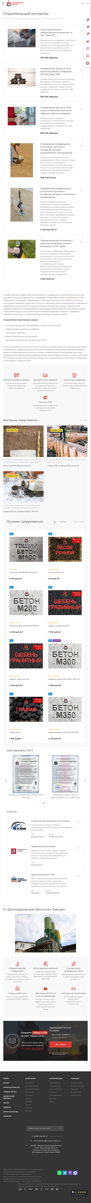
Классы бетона (55, 1086)
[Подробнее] (81, 31)
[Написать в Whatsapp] (59, 1173)
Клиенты (28, 1108)
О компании (30, 1083)
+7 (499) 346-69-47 (32, 1048)
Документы (29, 1092)
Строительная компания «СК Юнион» (50, 821)
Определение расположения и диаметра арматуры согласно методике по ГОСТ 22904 (56, 243)
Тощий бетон (9, 1092)
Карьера (28, 1111)
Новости (28, 1098)
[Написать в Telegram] (65, 1173)
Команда (28, 1101)
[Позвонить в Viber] (70, 1173)
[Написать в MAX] (75, 1173)
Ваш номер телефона (60, 1035)
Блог (51, 1101)
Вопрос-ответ (76, 1092)
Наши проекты (55, 1089)
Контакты (28, 1095)
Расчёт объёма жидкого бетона (17, 466)
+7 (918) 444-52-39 (55, 837)
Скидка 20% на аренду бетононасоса (63, 466)
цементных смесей (76, 298)
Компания (30, 1078)
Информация (55, 1078)
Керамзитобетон (11, 1087)
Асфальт (7, 1116)
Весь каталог (79, 522)
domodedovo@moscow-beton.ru (47, 1141)
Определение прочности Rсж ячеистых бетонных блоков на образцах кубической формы (55, 110)
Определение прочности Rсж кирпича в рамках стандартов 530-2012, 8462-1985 (55, 71)
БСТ (64, 298)
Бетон (6, 1083)
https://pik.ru (36, 893)
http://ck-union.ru (37, 837)
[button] (43, 803)
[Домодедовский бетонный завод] (45, 933)
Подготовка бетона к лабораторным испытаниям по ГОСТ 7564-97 (56, 32)
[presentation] (6, 781)
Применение (76, 1095)
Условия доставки (77, 1086)
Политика (53, 1092)
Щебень (7, 1107)
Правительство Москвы (43, 846)
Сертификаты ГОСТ (32, 1089)
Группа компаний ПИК (42, 874)
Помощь (75, 1078)
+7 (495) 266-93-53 (52, 893)
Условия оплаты (77, 1083)
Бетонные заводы (32, 1086)
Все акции (84, 420)
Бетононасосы (10, 1112)
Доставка (52, 1098)
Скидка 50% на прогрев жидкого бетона (20, 511)
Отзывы (28, 1104)
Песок (6, 1103)
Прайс (6, 1078)
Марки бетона (54, 1083)
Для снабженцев (55, 1095)
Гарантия (74, 1089)
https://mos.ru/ (36, 865)
